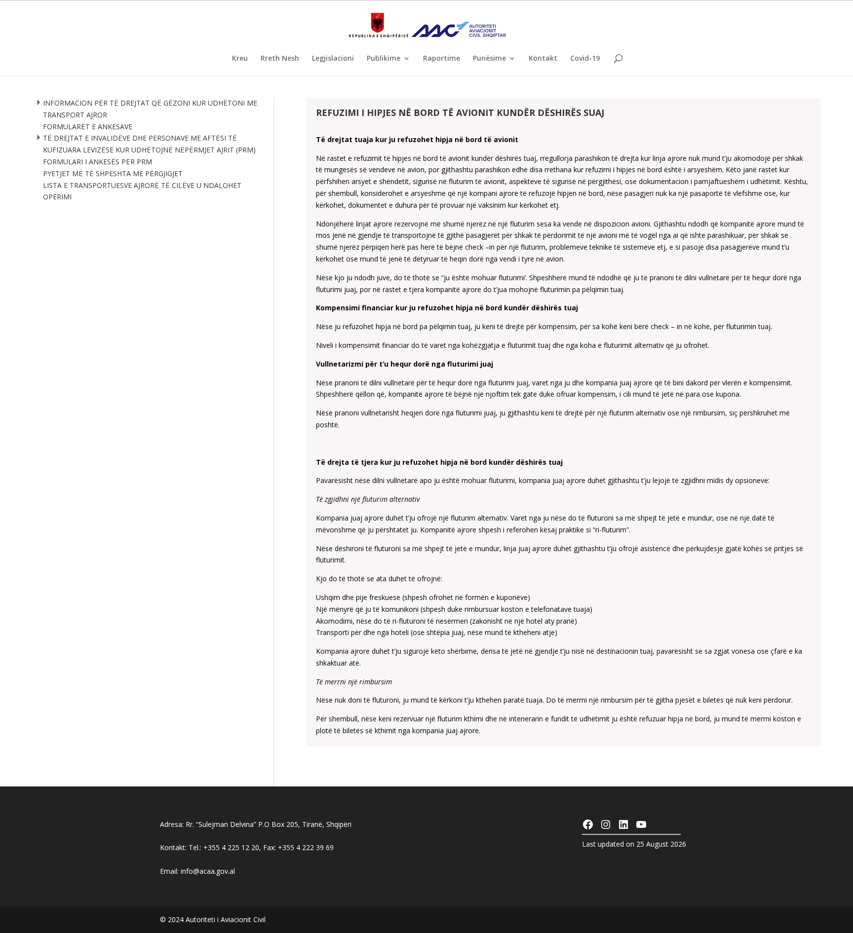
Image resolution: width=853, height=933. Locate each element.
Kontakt (543, 59)
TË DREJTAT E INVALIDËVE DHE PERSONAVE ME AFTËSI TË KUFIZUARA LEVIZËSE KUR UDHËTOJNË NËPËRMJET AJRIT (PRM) (149, 143)
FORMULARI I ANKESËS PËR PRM (97, 161)
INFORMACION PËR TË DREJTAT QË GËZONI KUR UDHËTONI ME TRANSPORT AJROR (150, 108)
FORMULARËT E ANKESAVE (87, 126)
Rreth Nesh (280, 59)
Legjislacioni (333, 59)
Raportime (441, 59)
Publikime (383, 59)
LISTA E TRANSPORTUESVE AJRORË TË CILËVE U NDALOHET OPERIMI (142, 191)
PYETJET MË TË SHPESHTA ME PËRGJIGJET (113, 173)
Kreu (240, 59)
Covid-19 (585, 59)
